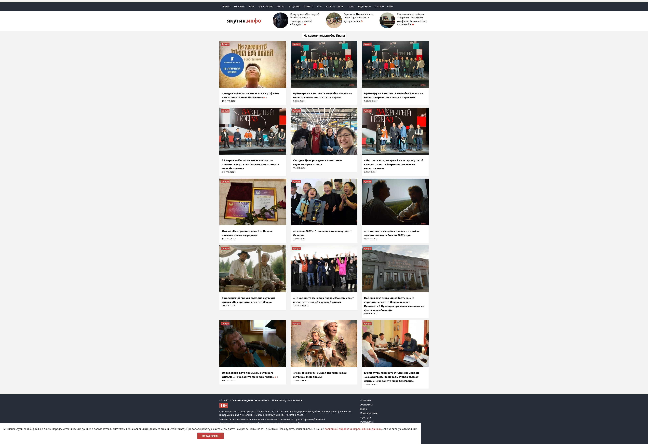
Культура (281, 6)
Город (351, 6)
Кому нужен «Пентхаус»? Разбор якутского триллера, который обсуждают (304, 19)
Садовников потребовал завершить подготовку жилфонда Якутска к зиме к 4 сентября (412, 19)
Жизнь (252, 6)
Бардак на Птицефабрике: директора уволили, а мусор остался (359, 18)
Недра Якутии (364, 6)
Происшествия (266, 6)
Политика (225, 6)
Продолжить (210, 436)
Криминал (309, 6)
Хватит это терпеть (335, 6)
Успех (319, 6)
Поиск (390, 6)
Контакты (379, 6)
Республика (294, 6)
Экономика (239, 6)
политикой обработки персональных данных (353, 428)
